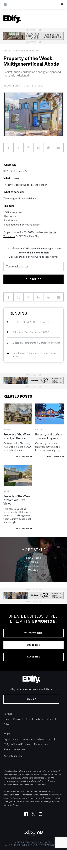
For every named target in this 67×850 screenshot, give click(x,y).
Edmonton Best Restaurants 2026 (31, 332)
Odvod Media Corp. (42, 842)
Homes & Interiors (26, 50)
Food (6, 719)
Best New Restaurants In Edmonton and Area (36, 342)
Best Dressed (33, 557)
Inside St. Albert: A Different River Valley (33, 322)
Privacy (34, 845)
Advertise (33, 656)
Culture (39, 719)
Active (6, 724)
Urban (50, 719)
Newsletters (41, 744)
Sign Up (31, 699)
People (17, 719)
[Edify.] (12, 19)
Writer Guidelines (13, 755)
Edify (6, 734)
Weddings (33, 570)
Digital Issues (10, 739)
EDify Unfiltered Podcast (16, 744)
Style (6, 50)
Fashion (33, 561)
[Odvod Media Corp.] (33, 833)
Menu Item (9, 750)
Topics (7, 713)
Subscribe (33, 645)
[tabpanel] (33, 114)
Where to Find (33, 633)
